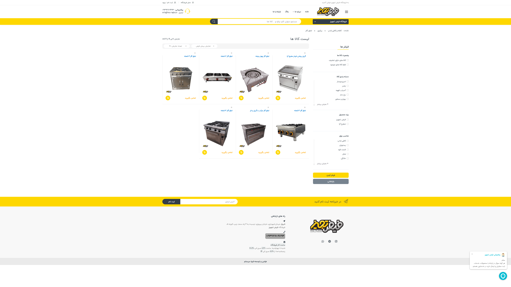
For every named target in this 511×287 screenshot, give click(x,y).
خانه (307, 11)
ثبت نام (171, 201)
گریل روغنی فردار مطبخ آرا (296, 56)
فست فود (342, 149)
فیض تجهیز (341, 119)
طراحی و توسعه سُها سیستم (255, 261)
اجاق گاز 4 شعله (190, 56)
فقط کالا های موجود (338, 64)
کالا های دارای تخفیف (337, 60)
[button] (323, 104)
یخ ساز (343, 94)
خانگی (343, 158)
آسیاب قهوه (341, 90)
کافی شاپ (341, 140)
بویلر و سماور (340, 99)
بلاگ (287, 11)
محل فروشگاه (186, 2)
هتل (344, 154)
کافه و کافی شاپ (335, 30)
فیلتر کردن (331, 175)
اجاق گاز (309, 30)
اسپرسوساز (341, 81)
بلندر (344, 86)
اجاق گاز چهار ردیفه (262, 56)
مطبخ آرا (342, 124)
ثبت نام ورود (167, 2)
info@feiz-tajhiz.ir (169, 12)
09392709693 (168, 9)
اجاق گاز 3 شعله (226, 56)
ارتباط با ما (277, 11)
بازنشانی (330, 181)
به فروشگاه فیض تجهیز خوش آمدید (335, 2)
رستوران (342, 145)
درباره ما (298, 11)
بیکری (320, 30)
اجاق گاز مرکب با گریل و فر (259, 110)
